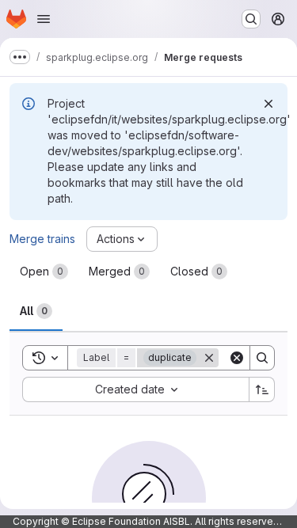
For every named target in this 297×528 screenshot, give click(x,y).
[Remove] (209, 357)
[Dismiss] (268, 103)
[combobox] (135, 389)
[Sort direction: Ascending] (262, 389)
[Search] (262, 357)
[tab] (44, 271)
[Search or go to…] (251, 18)
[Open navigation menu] (43, 19)
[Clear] (236, 357)
